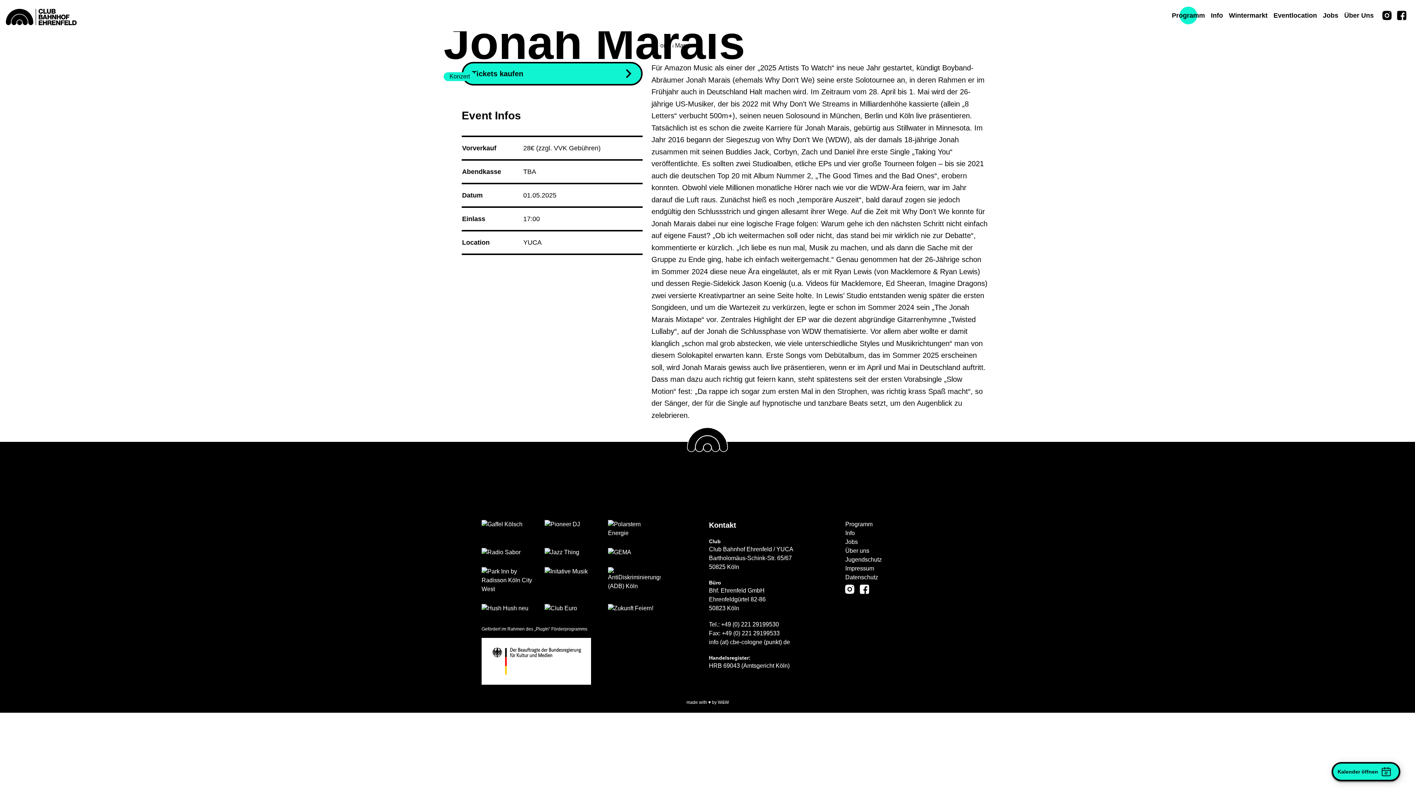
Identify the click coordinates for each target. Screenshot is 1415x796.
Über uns (857, 551)
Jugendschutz (863, 559)
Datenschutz (861, 577)
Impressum (859, 568)
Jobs (851, 542)
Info (850, 533)
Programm (859, 524)
